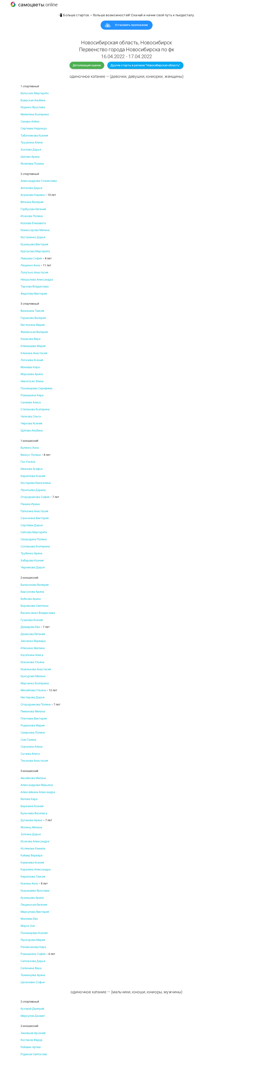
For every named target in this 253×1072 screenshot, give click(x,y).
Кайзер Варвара (31, 855)
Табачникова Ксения (34, 135)
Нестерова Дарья (32, 697)
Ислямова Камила (33, 848)
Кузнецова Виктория (34, 244)
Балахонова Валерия (35, 584)
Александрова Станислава (39, 180)
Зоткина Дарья (31, 834)
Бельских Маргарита (35, 93)
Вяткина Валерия (32, 202)
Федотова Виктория (34, 293)
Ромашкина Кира (32, 395)
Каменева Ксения (32, 862)
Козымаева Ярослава (35, 890)
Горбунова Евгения (33, 209)
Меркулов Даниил (33, 1015)
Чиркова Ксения (31, 423)
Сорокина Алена (31, 746)
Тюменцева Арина (33, 975)
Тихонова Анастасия (34, 760)
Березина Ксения (32, 806)
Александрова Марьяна (37, 785)
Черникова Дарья (33, 567)
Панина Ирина (30, 504)
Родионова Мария (33, 725)
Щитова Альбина (32, 430)
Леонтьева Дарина (33, 490)
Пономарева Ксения (34, 933)
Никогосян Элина (32, 381)
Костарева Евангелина (36, 482)
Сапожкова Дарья (33, 961)
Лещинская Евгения (34, 904)
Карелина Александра (36, 869)
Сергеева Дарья (32, 525)
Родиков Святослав (34, 1054)
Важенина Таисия (32, 310)
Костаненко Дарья (33, 237)
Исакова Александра (35, 841)
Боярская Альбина (33, 100)
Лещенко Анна (30, 265)
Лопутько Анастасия (34, 272)
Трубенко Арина (31, 553)
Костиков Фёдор (31, 1040)
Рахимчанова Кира (33, 947)
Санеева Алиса (31, 402)
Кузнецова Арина (32, 897)
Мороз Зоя (28, 925)
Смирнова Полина (33, 732)
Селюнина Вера (31, 968)
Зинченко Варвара (33, 641)
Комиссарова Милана (35, 230)
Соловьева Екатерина (35, 546)
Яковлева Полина (32, 163)
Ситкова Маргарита (34, 532)
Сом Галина (28, 739)
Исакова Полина (32, 216)
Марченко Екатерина (35, 683)
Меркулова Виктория (35, 911)
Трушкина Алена (32, 142)
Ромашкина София (33, 953)
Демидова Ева (30, 626)
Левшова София (31, 258)
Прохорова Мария (33, 939)
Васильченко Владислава (38, 612)
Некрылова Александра (37, 279)
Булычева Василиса (34, 813)
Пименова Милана (33, 711)
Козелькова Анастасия (36, 669)
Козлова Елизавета (33, 223)
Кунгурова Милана (33, 676)
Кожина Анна (29, 883)
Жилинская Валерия (34, 332)
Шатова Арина (30, 156)
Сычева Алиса (30, 753)
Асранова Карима (33, 194)
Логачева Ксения (32, 360)
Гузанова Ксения (32, 620)
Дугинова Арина (31, 820)
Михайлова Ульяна (33, 690)
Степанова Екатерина (35, 409)
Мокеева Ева (29, 918)
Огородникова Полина (36, 704)
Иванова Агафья (31, 468)
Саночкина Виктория (35, 518)
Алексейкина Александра (38, 792)
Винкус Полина (31, 454)
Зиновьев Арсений (33, 1033)
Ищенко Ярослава (33, 107)
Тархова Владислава (35, 286)
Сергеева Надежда (34, 128)
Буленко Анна (30, 447)
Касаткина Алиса (32, 655)
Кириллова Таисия (33, 876)
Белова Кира (29, 799)
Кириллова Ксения (33, 476)
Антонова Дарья (31, 188)
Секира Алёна (30, 121)
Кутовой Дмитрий (32, 1008)
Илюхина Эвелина (33, 648)
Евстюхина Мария (33, 324)
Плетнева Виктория (34, 718)
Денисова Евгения (33, 634)
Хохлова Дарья (31, 149)
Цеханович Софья (33, 982)
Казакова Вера (31, 338)
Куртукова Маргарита (35, 251)
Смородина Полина (34, 539)
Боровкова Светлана (34, 605)
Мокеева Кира (30, 367)
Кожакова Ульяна (32, 662)
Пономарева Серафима (36, 388)
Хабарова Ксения (32, 560)
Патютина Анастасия (34, 511)
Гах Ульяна (28, 461)
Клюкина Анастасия (34, 353)
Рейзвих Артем (31, 1047)
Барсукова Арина (32, 591)
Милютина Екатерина (35, 114)
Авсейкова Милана (33, 778)
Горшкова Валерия (33, 317)
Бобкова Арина (31, 598)
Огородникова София (35, 497)
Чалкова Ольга (31, 416)
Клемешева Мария (33, 346)
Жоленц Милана (31, 827)
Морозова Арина (32, 374)
